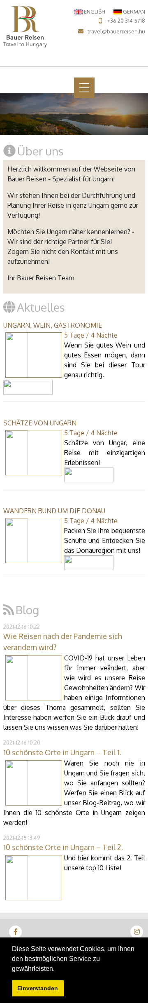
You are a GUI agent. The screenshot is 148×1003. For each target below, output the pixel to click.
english (94, 11)
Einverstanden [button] (37, 988)
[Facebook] (15, 931)
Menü (64, 87)
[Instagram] (137, 931)
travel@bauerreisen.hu (116, 31)
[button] (57, 969)
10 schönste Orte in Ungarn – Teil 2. (63, 847)
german (133, 11)
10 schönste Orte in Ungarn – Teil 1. (62, 752)
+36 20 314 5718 (126, 20)
